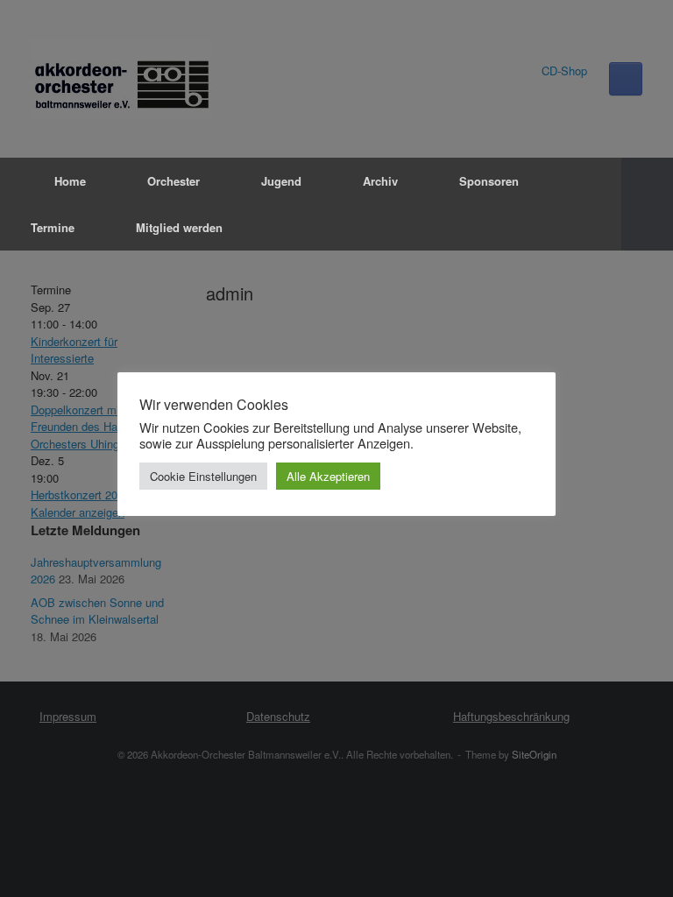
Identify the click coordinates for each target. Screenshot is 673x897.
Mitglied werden (179, 227)
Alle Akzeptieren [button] (328, 476)
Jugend (281, 181)
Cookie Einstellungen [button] (203, 476)
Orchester (173, 181)
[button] (647, 204)
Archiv (380, 181)
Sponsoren (489, 181)
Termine (52, 227)
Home (70, 181)
